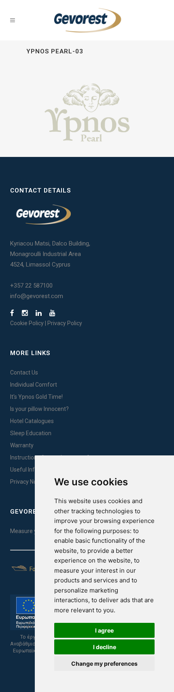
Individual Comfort (33, 384)
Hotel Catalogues (32, 421)
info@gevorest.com (36, 296)
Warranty (22, 445)
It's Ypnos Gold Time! (36, 397)
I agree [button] (104, 630)
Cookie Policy (27, 323)
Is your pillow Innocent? (39, 409)
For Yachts (42, 569)
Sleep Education (30, 433)
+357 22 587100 (31, 285)
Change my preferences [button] (104, 663)
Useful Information (34, 469)
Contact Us (24, 372)
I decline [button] (104, 646)
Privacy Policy (64, 323)
